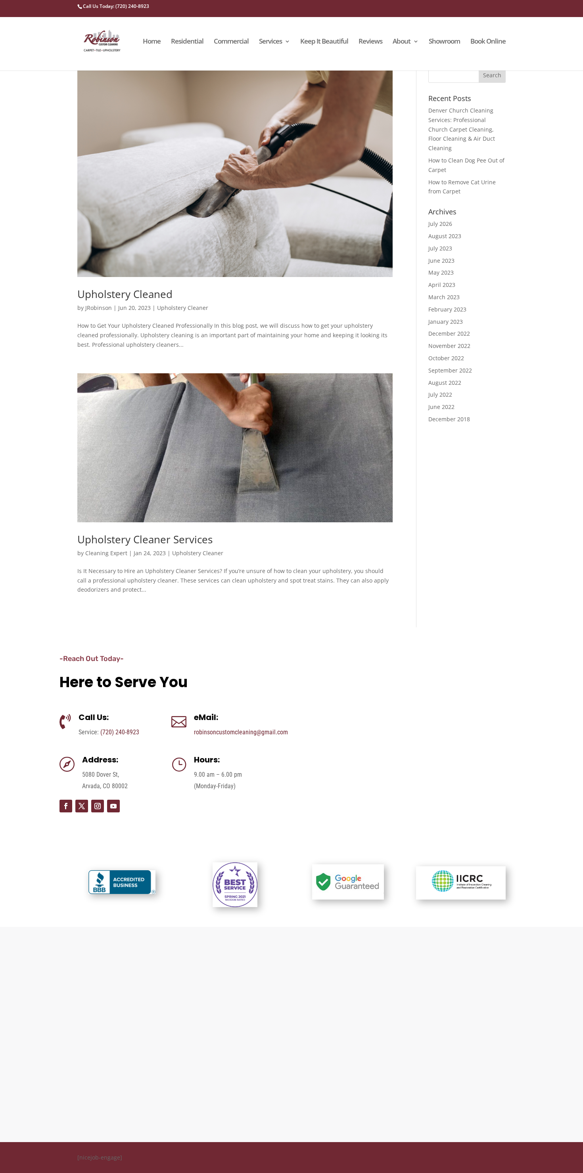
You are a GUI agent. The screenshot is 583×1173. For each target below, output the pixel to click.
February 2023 (447, 309)
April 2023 (441, 284)
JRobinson (98, 307)
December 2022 (449, 333)
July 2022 (440, 394)
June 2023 (441, 260)
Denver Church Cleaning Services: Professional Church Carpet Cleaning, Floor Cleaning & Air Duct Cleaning (461, 129)
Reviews (370, 42)
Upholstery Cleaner (182, 307)
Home (152, 42)
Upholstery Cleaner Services (145, 539)
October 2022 (446, 358)
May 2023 (441, 272)
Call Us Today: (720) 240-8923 (116, 6)
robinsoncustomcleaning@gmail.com (241, 732)
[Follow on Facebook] (65, 806)
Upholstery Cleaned (125, 294)
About (401, 42)
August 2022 (444, 382)
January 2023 (445, 321)
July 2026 (440, 223)
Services (270, 42)
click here (461, 1043)
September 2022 (450, 370)
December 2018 (449, 419)
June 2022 (441, 407)
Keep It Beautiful (324, 42)
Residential (187, 42)
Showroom (444, 42)
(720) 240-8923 (119, 732)
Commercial (231, 42)
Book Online (488, 42)
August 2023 (444, 236)
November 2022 (449, 346)
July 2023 (440, 248)
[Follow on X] (81, 806)
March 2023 (444, 297)
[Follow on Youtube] (113, 806)
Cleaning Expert (106, 553)
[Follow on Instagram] (97, 806)
